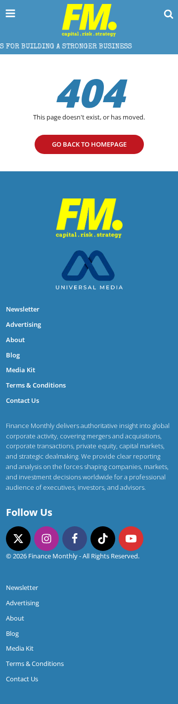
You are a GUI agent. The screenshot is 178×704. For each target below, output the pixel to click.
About (15, 339)
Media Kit (20, 369)
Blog (13, 355)
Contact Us (22, 400)
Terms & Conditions (36, 385)
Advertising (23, 324)
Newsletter (23, 309)
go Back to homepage (89, 144)
